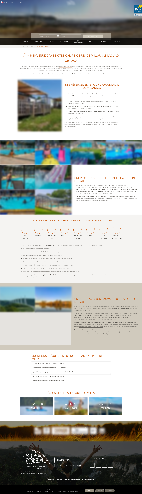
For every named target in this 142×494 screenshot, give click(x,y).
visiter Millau (77, 317)
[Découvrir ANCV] (79, 431)
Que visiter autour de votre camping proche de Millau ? (49, 380)
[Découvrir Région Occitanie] (46, 431)
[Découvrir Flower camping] (38, 431)
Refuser (100, 490)
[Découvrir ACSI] (102, 431)
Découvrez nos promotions (68, 465)
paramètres (77, 491)
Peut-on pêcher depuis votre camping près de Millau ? (49, 376)
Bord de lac (64, 41)
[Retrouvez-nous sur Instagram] (110, 465)
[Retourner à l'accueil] (71, 1)
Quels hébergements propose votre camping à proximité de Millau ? (53, 372)
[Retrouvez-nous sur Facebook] (92, 465)
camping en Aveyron (65, 66)
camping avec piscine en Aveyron (86, 187)
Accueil (25, 41)
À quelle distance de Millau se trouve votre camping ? (48, 363)
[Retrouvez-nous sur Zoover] (104, 465)
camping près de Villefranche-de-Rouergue (87, 319)
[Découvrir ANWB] (93, 431)
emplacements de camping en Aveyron (82, 106)
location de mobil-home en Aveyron (80, 101)
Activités (104, 41)
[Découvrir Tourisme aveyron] (60, 431)
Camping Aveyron (28, 46)
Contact (117, 41)
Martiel (90, 41)
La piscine (51, 41)
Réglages (109, 490)
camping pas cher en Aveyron (98, 124)
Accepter (89, 490)
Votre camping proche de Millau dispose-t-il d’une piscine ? (50, 367)
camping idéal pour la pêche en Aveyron (91, 326)
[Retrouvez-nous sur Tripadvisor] (98, 465)
